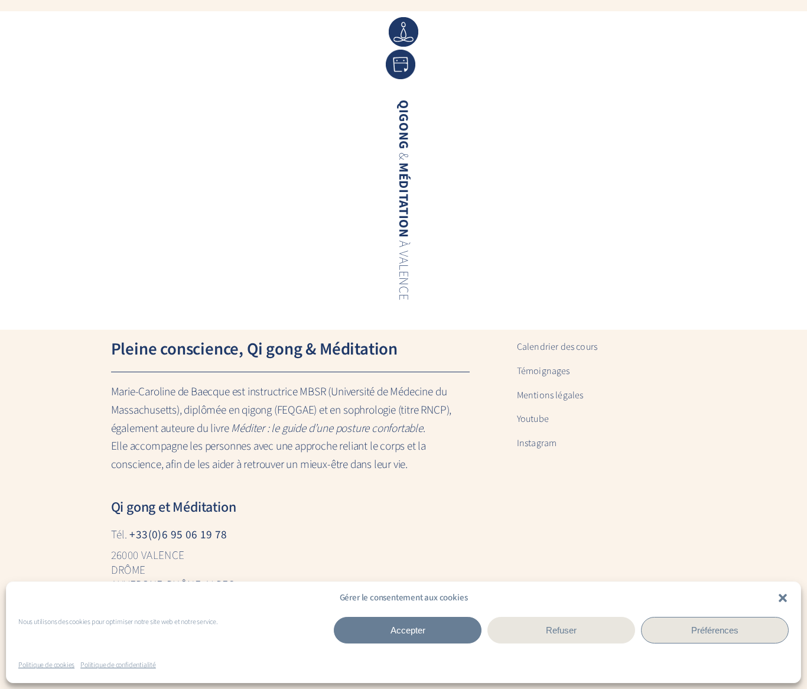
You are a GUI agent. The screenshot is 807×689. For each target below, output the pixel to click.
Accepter (408, 630)
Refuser (561, 630)
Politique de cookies (46, 665)
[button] (783, 598)
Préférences (714, 630)
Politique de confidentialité (118, 665)
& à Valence (402, 200)
